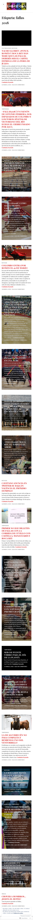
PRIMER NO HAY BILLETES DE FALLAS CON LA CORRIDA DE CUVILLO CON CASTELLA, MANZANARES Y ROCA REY (16, 533)
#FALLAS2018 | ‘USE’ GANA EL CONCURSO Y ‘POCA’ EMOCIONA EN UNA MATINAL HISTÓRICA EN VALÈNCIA (16, 308)
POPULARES (7, 299)
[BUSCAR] (4, 4)
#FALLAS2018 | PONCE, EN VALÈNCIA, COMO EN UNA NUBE (15, 358)
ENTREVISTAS (8, 559)
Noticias (14, 48)
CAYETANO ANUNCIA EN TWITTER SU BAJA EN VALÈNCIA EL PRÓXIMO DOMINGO (14, 487)
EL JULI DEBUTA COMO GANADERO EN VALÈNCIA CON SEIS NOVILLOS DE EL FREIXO (16, 865)
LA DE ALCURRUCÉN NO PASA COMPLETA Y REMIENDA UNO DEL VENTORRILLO (14, 739)
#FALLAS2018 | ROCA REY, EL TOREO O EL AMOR (15, 444)
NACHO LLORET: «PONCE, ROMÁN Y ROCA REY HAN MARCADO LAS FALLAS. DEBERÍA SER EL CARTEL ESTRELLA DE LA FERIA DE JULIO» (16, 57)
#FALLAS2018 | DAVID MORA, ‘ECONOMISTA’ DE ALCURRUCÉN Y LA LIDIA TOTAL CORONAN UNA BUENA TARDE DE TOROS (16, 688)
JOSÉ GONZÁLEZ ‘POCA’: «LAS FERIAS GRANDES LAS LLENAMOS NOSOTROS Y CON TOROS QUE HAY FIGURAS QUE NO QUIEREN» (16, 570)
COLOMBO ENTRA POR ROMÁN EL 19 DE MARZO (15, 266)
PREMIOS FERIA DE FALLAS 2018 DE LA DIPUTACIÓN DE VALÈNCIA (14, 166)
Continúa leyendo (7, 82)
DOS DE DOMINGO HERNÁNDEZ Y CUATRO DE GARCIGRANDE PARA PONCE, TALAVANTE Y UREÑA (16, 406)
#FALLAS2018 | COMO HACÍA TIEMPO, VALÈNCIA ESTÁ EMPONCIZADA (15, 207)
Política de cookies (18, 913)
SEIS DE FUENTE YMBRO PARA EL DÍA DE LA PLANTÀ (15, 655)
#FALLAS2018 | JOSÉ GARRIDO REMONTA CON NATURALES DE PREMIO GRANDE (15, 608)
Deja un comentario (18, 84)
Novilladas (7, 804)
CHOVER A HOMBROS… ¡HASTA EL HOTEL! (14, 897)
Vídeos (4, 894)
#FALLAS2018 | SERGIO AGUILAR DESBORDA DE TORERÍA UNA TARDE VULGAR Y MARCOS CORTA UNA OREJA (16, 813)
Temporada (5, 109)
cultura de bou (6, 48)
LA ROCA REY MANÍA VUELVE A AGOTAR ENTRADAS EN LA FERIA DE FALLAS (15, 776)
